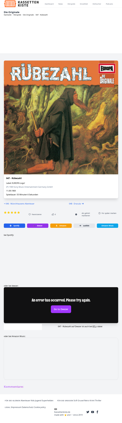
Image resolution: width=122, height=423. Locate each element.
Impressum (16, 407)
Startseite (7, 15)
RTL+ (95, 326)
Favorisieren (37, 214)
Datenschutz (27, 407)
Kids (33, 400)
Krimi (92, 400)
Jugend (38, 400)
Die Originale (28, 15)
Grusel (81, 400)
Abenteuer (25, 400)
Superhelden (47, 400)
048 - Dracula (75, 203)
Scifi (75, 400)
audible (86, 225)
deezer (39, 225)
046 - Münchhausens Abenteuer (20, 203)
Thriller (98, 400)
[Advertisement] (61, 37)
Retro (86, 400)
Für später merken (109, 213)
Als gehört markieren (86, 214)
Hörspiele (17, 15)
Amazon (62, 225)
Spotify (16, 225)
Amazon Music (108, 225)
